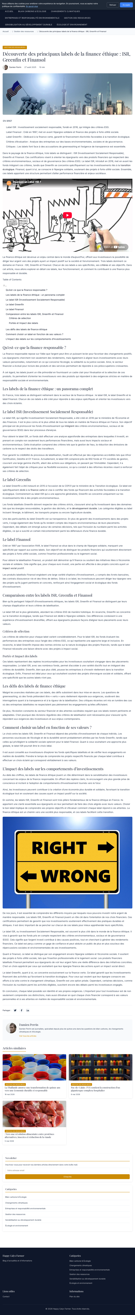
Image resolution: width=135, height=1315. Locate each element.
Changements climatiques (65, 11)
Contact (6, 1296)
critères (104, 265)
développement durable (84, 508)
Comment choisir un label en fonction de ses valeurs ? (34, 334)
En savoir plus (32, 6)
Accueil (9, 11)
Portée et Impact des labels (23, 323)
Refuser (113, 5)
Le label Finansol (15, 309)
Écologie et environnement (72, 24)
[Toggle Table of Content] (5, 286)
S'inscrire (67, 1177)
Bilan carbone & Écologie (32, 11)
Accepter (126, 5)
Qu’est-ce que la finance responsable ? (26, 290)
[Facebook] (21, 1010)
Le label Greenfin (15, 304)
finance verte (38, 490)
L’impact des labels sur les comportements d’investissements (38, 339)
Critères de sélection (20, 318)
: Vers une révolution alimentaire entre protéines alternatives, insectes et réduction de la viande (29, 1135)
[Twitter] (15, 1010)
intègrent (69, 426)
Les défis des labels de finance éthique (26, 329)
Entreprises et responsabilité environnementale (32, 18)
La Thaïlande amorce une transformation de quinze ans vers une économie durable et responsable (32, 1089)
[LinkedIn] (27, 1010)
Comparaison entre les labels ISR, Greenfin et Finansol (34, 314)
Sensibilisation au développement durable (28, 24)
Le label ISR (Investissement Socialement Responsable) (35, 299)
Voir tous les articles (27, 1036)
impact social (10, 568)
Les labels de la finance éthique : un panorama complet (35, 295)
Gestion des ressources (77, 18)
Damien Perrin (15, 67)
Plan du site (74, 1296)
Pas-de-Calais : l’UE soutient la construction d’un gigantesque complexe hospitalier (95, 1089)
